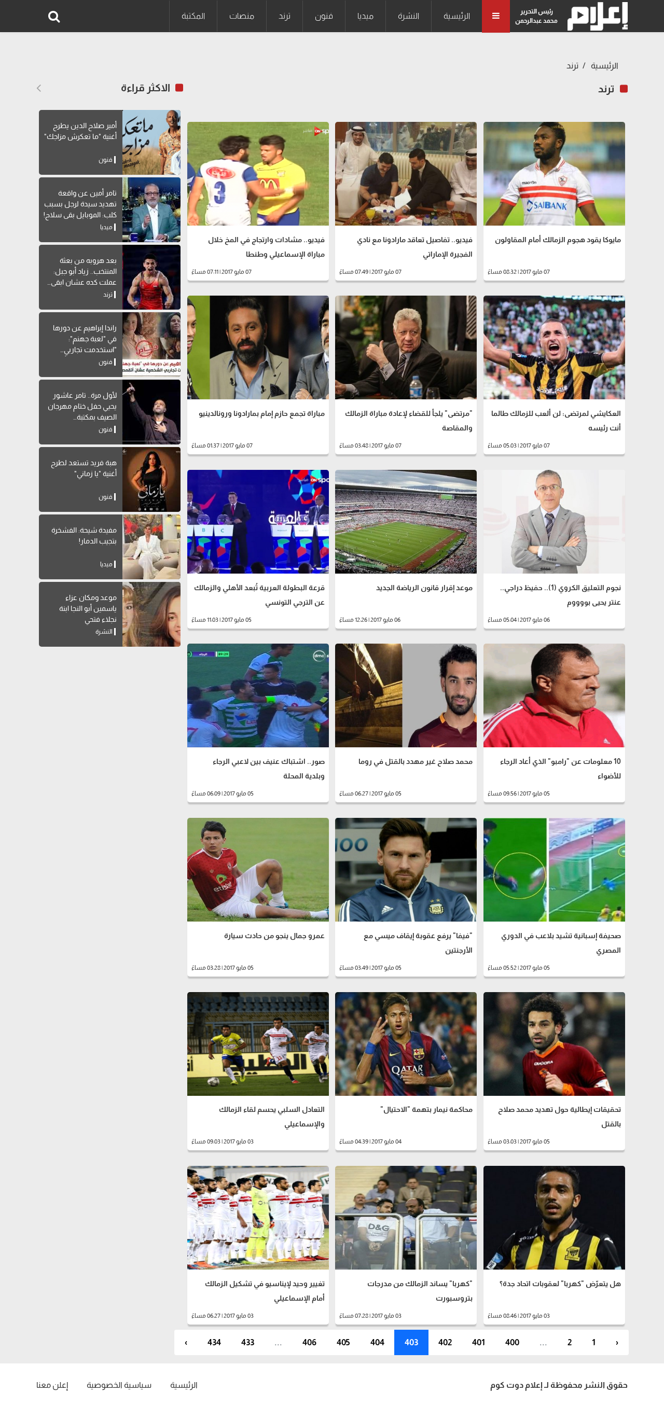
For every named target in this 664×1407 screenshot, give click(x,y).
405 (343, 1342)
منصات (241, 15)
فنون (324, 15)
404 (377, 1342)
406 (309, 1342)
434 (214, 1342)
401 (478, 1342)
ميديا (365, 15)
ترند (284, 15)
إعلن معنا (52, 1385)
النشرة (408, 15)
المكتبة (193, 15)
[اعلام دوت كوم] (595, 16)
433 (247, 1342)
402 (445, 1342)
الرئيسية (457, 15)
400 (512, 1342)
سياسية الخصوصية (119, 1385)
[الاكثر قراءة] (38, 88)
